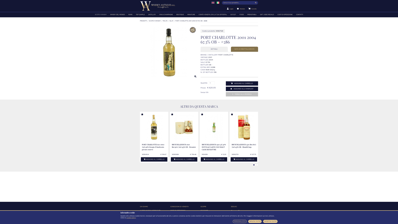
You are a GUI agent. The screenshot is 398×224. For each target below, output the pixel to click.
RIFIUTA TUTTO (255, 221)
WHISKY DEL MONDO (117, 14)
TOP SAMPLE (140, 14)
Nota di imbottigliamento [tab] (244, 49)
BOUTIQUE (180, 14)
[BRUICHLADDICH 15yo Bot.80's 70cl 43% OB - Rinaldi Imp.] (244, 127)
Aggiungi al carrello (243, 83)
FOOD (242, 14)
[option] (168, 52)
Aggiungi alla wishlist (243, 89)
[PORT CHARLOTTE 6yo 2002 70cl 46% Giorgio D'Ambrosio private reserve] (154, 127)
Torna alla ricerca (243, 94)
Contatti (299, 14)
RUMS (130, 14)
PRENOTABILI (252, 14)
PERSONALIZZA (240, 221)
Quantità (204, 83)
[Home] (174, 6)
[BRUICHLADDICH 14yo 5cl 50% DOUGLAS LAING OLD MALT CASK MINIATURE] (214, 127)
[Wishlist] (144, 114)
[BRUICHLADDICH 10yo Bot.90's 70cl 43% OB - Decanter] (184, 127)
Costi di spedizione (285, 14)
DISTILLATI (152, 14)
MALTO (165, 21)
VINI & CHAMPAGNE (166, 14)
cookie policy (131, 218)
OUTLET (233, 14)
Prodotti (143, 21)
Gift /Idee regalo (267, 14)
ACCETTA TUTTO (270, 221)
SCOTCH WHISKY (101, 14)
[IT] (218, 3)
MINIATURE (191, 14)
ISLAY (171, 21)
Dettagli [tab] (214, 49)
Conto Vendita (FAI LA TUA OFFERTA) (213, 14)
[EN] (213, 3)
